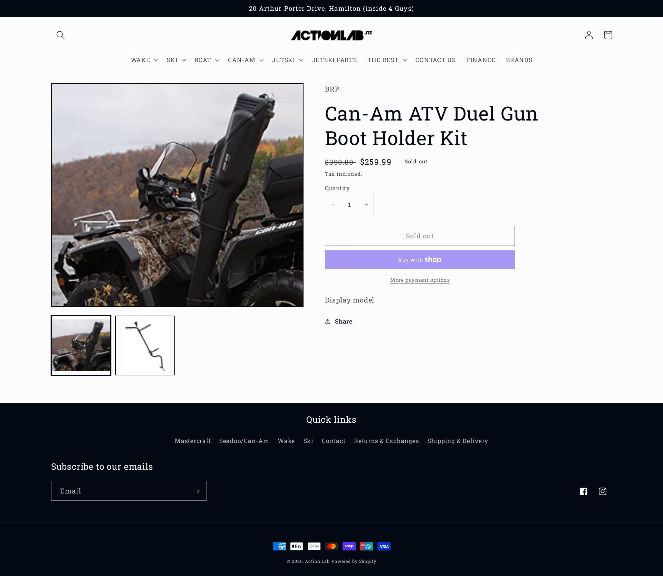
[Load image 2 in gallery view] (145, 345)
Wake (286, 441)
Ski (309, 441)
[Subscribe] (196, 491)
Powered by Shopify (354, 561)
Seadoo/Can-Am (244, 441)
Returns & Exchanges (386, 441)
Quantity (337, 188)
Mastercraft (193, 441)
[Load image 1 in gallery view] (81, 345)
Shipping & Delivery (457, 441)
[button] (60, 35)
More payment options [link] (420, 279)
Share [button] (344, 321)
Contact (333, 441)
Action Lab (317, 561)
